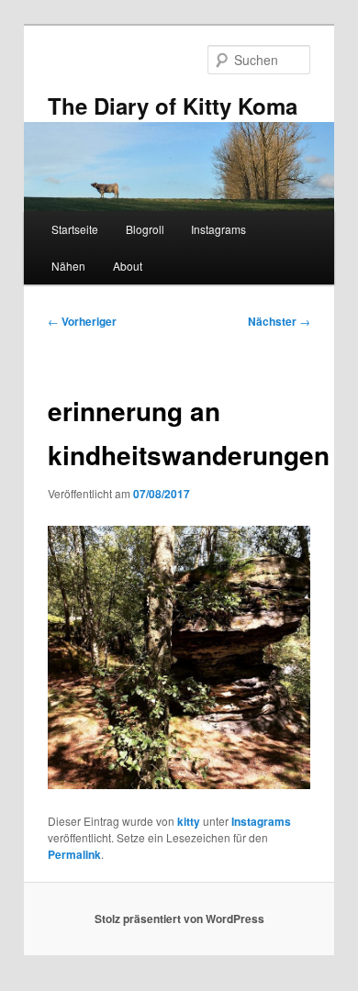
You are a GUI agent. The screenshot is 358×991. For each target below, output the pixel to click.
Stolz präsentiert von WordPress (179, 918)
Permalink (74, 854)
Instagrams (218, 229)
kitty (188, 821)
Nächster (279, 321)
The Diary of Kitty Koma (172, 105)
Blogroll (145, 229)
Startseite (74, 229)
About (127, 265)
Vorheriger (82, 321)
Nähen (68, 265)
